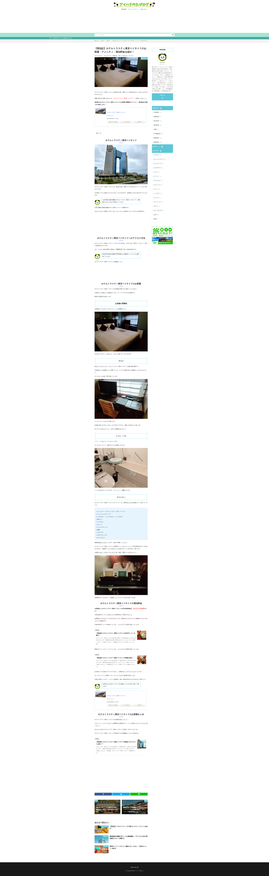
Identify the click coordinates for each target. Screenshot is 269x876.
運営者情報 (123, 9)
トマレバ (112, 115)
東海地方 (157, 125)
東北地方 (157, 121)
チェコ (157, 189)
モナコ (157, 206)
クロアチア (158, 168)
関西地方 (157, 142)
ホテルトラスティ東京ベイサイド (116, 112)
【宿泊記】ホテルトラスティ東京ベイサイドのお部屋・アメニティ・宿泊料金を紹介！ (130, 40)
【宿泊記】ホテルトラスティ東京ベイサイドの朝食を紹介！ (115, 658)
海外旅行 (157, 150)
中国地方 (157, 112)
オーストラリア (159, 159)
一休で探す (139, 121)
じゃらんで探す (126, 121)
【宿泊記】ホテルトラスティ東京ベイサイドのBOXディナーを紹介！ (115, 634)
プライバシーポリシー (133, 9)
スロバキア (158, 180)
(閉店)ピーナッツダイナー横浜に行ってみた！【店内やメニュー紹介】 (128, 847)
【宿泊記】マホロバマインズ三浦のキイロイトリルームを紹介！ (128, 827)
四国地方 (157, 116)
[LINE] (139, 794)
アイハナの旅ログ (139, 870)
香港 (156, 219)
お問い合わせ (143, 9)
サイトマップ (134, 867)
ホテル (120, 55)
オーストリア (159, 163)
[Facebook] (103, 794)
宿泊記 (124, 55)
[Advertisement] (134, 22)
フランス (157, 197)
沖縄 (156, 129)
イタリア (157, 155)
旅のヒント (158, 146)
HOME (97, 40)
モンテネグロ (159, 210)
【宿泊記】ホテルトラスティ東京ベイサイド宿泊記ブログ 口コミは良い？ (116, 743)
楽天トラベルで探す (113, 121)
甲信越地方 (158, 133)
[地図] (117, 118)
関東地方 (108, 40)
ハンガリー (158, 193)
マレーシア (158, 202)
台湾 (156, 214)
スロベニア (158, 185)
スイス (157, 172)
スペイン (157, 176)
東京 (127, 55)
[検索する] (172, 35)
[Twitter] (121, 794)
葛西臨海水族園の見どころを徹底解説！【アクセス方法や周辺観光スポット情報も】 (128, 837)
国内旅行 (102, 40)
